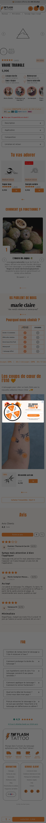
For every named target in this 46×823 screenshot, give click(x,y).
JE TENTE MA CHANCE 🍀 (33, 415)
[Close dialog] (42, 402)
